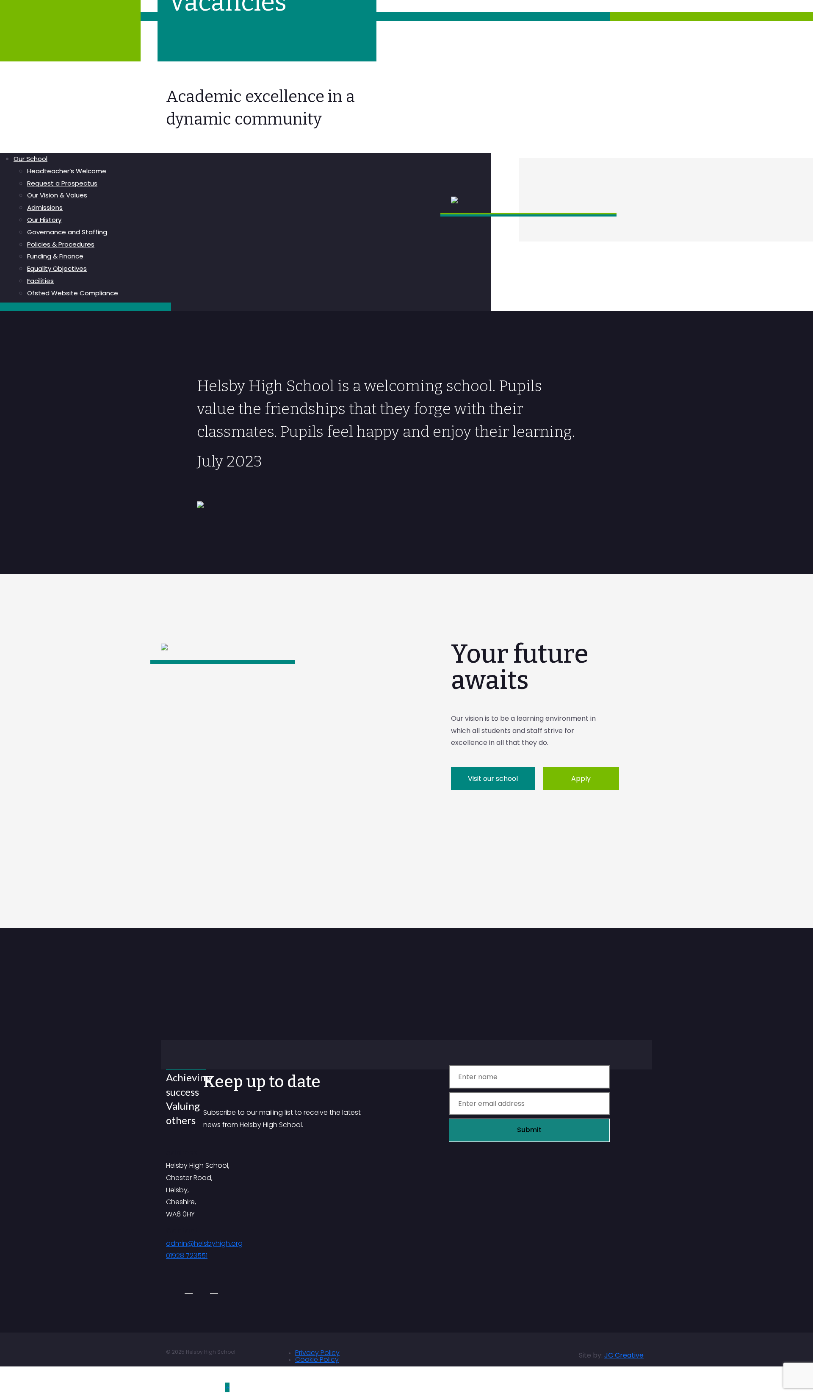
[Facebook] (214, 1289)
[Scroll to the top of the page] (227, 1387)
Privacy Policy (317, 1353)
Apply (581, 778)
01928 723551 (186, 1256)
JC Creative (624, 1355)
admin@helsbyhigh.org (204, 1243)
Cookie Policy (317, 1359)
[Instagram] (189, 1289)
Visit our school (493, 778)
